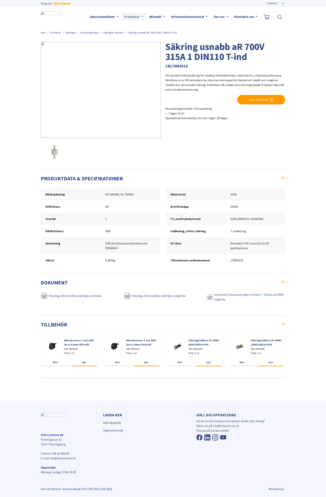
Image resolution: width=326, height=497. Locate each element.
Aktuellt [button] (155, 17)
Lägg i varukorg (258, 99)
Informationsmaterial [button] (188, 17)
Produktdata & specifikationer (82, 178)
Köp (84, 362)
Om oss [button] (219, 17)
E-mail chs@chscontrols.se (58, 458)
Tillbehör (54, 324)
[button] (275, 3)
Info (55, 362)
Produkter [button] (132, 17)
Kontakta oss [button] (244, 17)
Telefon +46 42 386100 (55, 453)
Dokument (54, 282)
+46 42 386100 (61, 3)
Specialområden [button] (102, 17)
